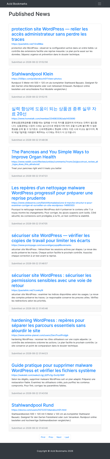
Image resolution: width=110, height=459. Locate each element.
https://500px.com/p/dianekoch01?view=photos (37, 78)
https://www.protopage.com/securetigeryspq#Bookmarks (41, 245)
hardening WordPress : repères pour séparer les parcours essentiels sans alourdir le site (49, 325)
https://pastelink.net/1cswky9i (27, 290)
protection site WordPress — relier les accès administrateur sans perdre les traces (50, 34)
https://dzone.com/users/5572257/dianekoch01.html (39, 410)
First (43, 437)
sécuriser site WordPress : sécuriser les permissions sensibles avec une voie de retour (52, 280)
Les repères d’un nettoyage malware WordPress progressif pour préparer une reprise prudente (52, 193)
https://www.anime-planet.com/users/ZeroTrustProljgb (40, 335)
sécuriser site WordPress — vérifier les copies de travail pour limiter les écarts (51, 238)
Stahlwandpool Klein (32, 74)
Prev (51, 437)
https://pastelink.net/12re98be (27, 44)
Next (59, 437)
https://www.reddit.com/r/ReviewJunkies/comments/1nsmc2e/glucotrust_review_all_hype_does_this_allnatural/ (55, 163)
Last (67, 437)
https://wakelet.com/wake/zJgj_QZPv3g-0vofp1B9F (38, 375)
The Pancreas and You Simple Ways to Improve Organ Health (50, 154)
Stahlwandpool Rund (33, 405)
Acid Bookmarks (17, 3)
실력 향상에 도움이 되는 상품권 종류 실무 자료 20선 (54, 111)
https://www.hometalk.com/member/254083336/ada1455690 (43, 118)
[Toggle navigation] (99, 3)
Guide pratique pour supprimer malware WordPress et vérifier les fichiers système (54, 368)
